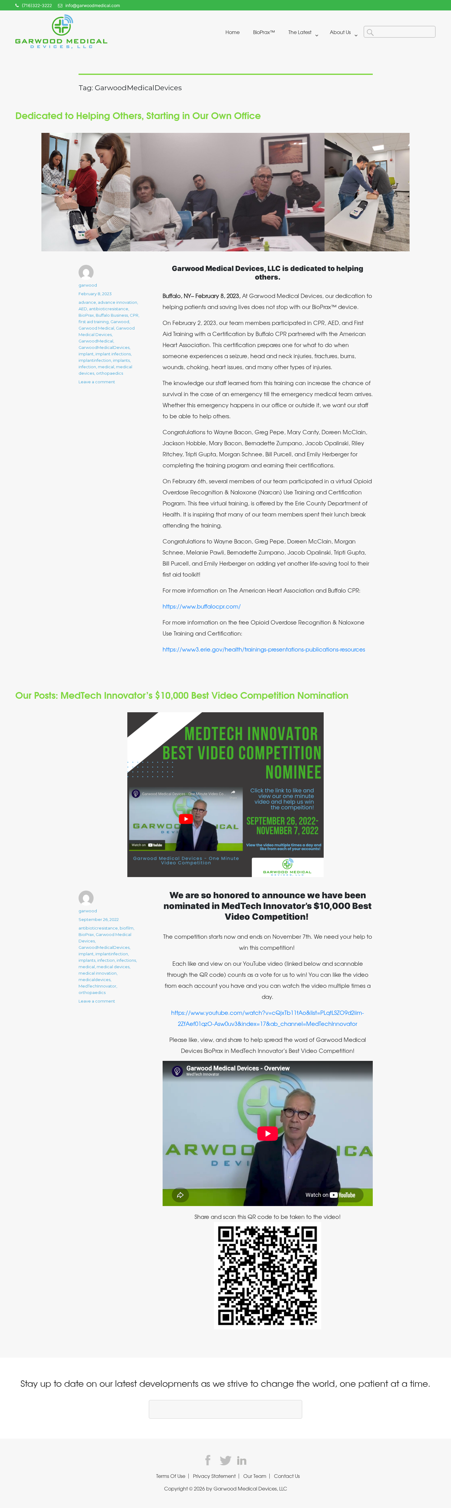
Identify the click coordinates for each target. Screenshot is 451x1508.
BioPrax (86, 315)
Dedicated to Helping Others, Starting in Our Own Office (138, 115)
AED (83, 308)
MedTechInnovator (97, 986)
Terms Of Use (170, 1475)
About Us (340, 32)
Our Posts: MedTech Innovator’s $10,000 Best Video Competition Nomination (182, 694)
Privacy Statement (214, 1475)
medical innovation (98, 973)
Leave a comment (97, 381)
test (210, 1460)
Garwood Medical (96, 328)
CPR (134, 315)
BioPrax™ (264, 32)
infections (126, 960)
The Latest (299, 32)
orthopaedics (109, 373)
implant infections (113, 353)
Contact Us (287, 1475)
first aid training (94, 321)
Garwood (119, 321)
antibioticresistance (108, 308)
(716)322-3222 (37, 5)
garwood (88, 285)
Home (233, 32)
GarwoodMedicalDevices (104, 347)
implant (86, 353)
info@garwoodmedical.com (92, 5)
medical (106, 366)
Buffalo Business (112, 315)
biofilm (126, 928)
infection (87, 366)
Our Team (254, 1475)
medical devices (113, 966)
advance (87, 302)
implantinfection (95, 360)
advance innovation (117, 302)
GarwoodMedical (96, 340)
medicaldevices (94, 979)
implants (121, 360)
